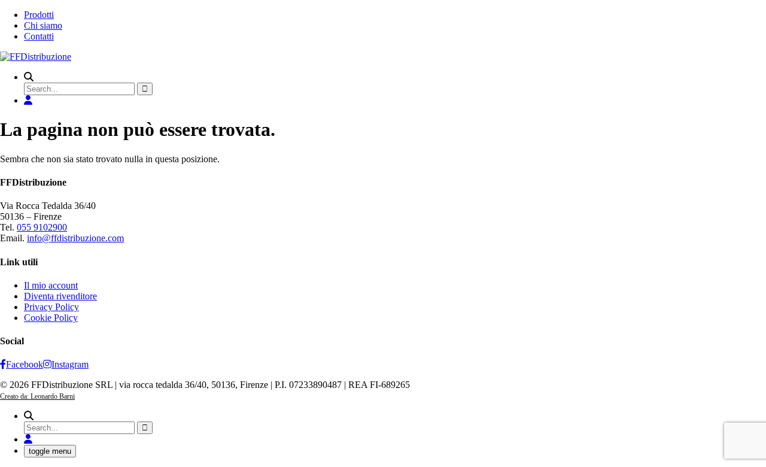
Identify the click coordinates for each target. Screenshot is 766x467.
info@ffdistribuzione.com (75, 238)
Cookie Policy (51, 318)
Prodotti (39, 15)
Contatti (39, 36)
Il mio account (51, 285)
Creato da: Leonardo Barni (37, 396)
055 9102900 (42, 227)
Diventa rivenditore (60, 296)
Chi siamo (43, 25)
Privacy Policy (51, 307)
